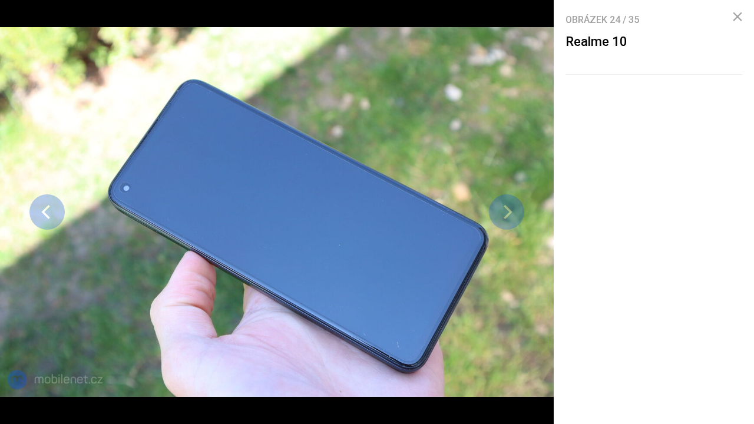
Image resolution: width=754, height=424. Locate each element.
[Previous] (47, 212)
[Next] (506, 212)
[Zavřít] (737, 17)
